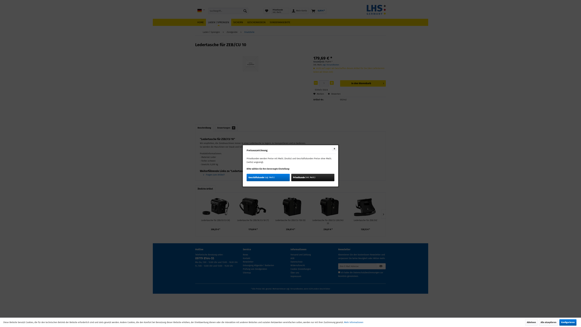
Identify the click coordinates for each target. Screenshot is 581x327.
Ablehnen (531, 322)
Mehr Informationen (353, 322)
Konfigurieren (568, 322)
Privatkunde (304, 177)
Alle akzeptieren (548, 322)
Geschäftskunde (261, 177)
